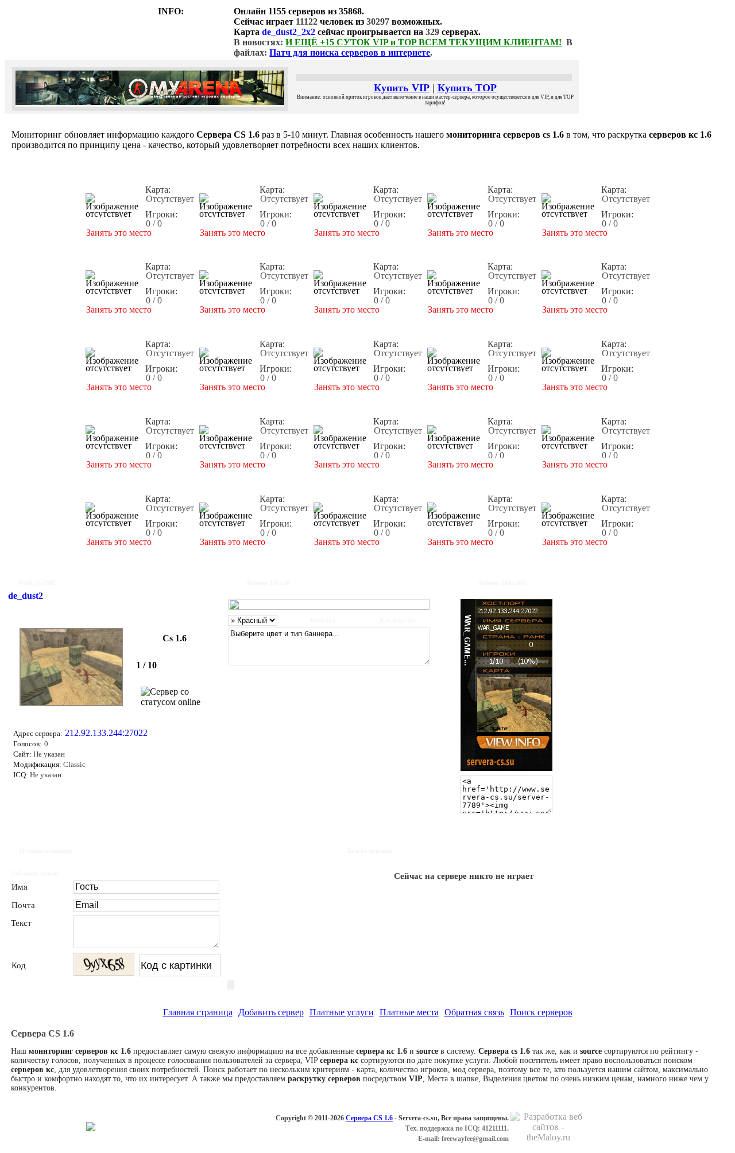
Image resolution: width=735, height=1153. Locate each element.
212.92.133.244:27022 (106, 733)
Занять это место (119, 232)
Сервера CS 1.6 (369, 1118)
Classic (73, 764)
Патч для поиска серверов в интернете (349, 52)
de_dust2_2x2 (288, 32)
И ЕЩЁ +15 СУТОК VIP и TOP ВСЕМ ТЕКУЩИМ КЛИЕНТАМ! (423, 42)
